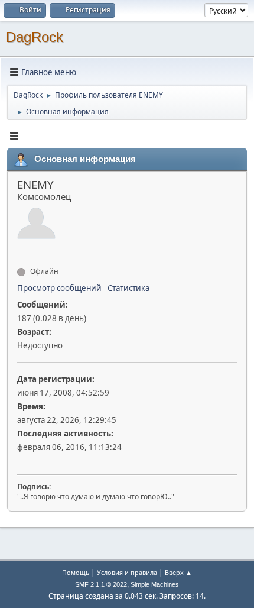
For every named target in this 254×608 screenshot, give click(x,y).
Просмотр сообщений (59, 288)
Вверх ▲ (178, 572)
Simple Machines (155, 584)
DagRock (34, 37)
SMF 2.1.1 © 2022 (101, 584)
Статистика (128, 288)
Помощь (75, 572)
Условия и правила (127, 572)
